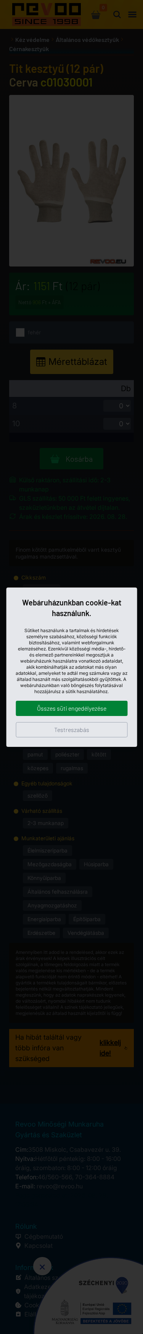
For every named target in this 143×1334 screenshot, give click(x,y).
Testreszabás (71, 729)
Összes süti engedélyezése (71, 708)
